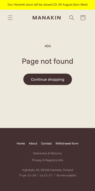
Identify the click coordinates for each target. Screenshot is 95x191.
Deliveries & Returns (47, 153)
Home (21, 143)
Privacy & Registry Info (47, 160)
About (33, 143)
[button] (10, 17)
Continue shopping (47, 79)
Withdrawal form (66, 143)
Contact (46, 143)
